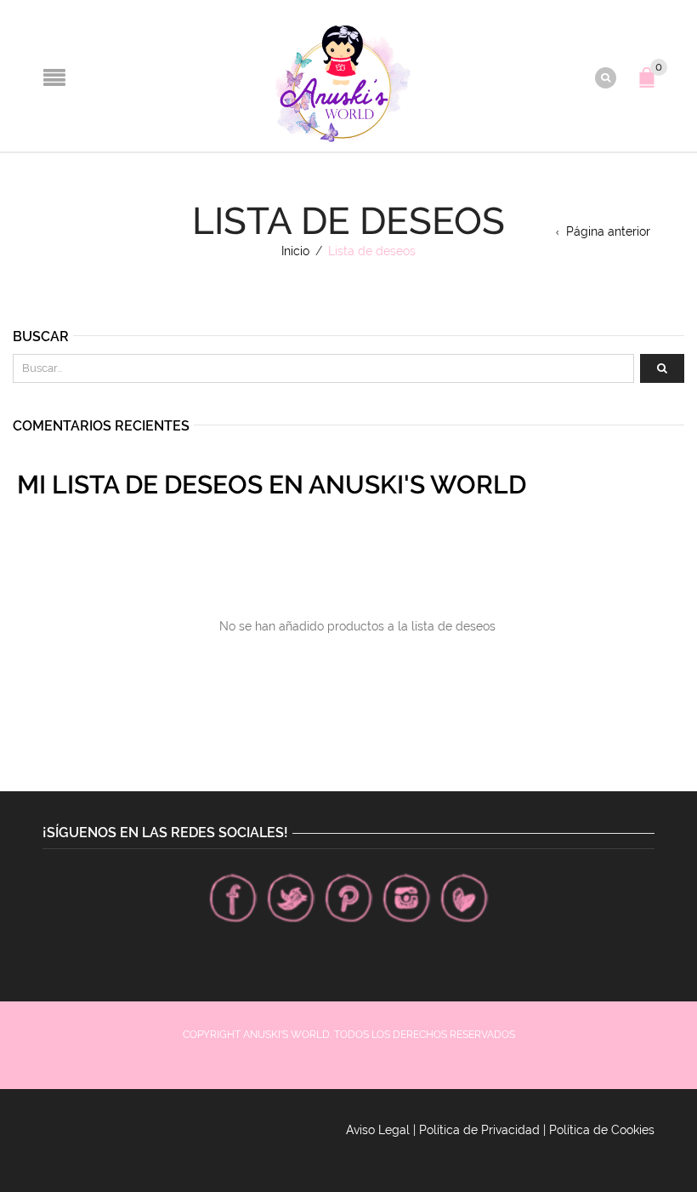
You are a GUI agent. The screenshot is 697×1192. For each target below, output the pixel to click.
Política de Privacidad (479, 1130)
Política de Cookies (601, 1130)
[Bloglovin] (464, 898)
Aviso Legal (378, 1130)
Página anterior (608, 231)
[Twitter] (291, 898)
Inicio (295, 251)
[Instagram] (406, 898)
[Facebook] (233, 898)
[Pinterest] (348, 898)
